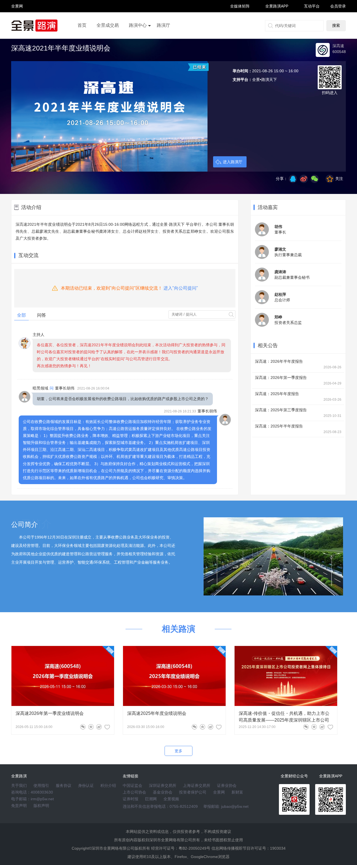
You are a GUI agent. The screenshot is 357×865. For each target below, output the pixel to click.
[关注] (107, 727)
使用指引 (41, 785)
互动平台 (312, 6)
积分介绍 (108, 785)
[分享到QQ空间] (293, 179)
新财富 (237, 792)
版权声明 (41, 805)
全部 (21, 315)
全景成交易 (108, 25)
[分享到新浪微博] (304, 179)
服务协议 (63, 785)
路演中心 (138, 25)
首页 (82, 25)
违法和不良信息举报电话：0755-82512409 (160, 806)
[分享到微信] (83, 727)
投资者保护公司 (192, 792)
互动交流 (28, 255)
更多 (178, 751)
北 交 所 (17, 15)
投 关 (17, 13)
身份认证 (86, 785)
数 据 (17, 18)
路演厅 (163, 25)
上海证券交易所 (196, 785)
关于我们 (19, 785)
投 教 (17, 20)
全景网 (219, 792)
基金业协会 (162, 792)
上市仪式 (138, 41)
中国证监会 (132, 785)
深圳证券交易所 (162, 785)
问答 (41, 315)
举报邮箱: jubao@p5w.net (226, 806)
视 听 (17, 3)
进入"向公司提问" (180, 288)
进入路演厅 (232, 162)
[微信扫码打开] (314, 179)
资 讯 (17, 8)
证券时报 (130, 799)
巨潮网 (151, 799)
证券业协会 (227, 785)
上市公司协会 (134, 792)
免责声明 (19, 805)
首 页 (17, 1)
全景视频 (171, 799)
